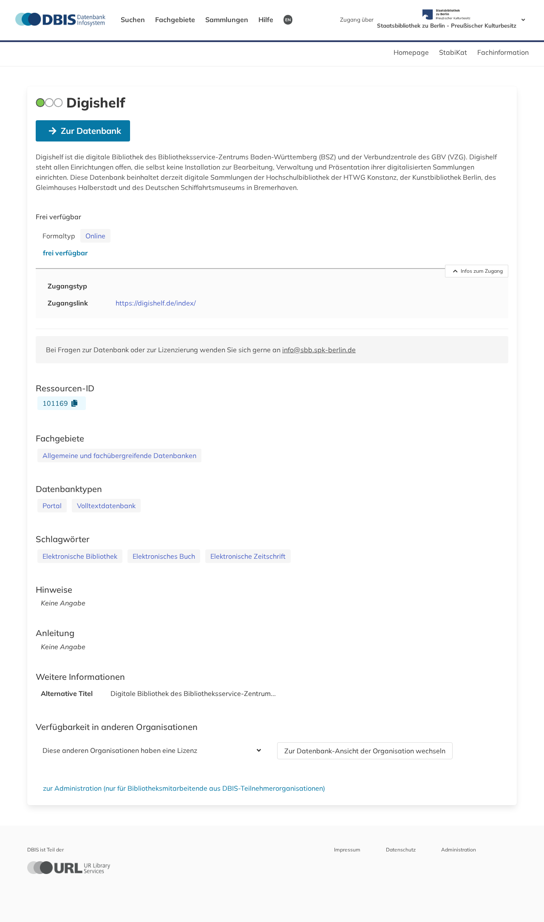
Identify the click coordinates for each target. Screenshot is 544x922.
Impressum (347, 849)
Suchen (133, 19)
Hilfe (265, 19)
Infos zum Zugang (482, 271)
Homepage (411, 52)
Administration (458, 849)
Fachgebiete (175, 19)
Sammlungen (226, 19)
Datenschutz (401, 849)
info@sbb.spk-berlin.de (319, 349)
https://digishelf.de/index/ (156, 303)
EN (288, 19)
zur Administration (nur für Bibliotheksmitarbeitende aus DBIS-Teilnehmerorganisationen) (184, 788)
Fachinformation (503, 52)
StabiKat (453, 52)
